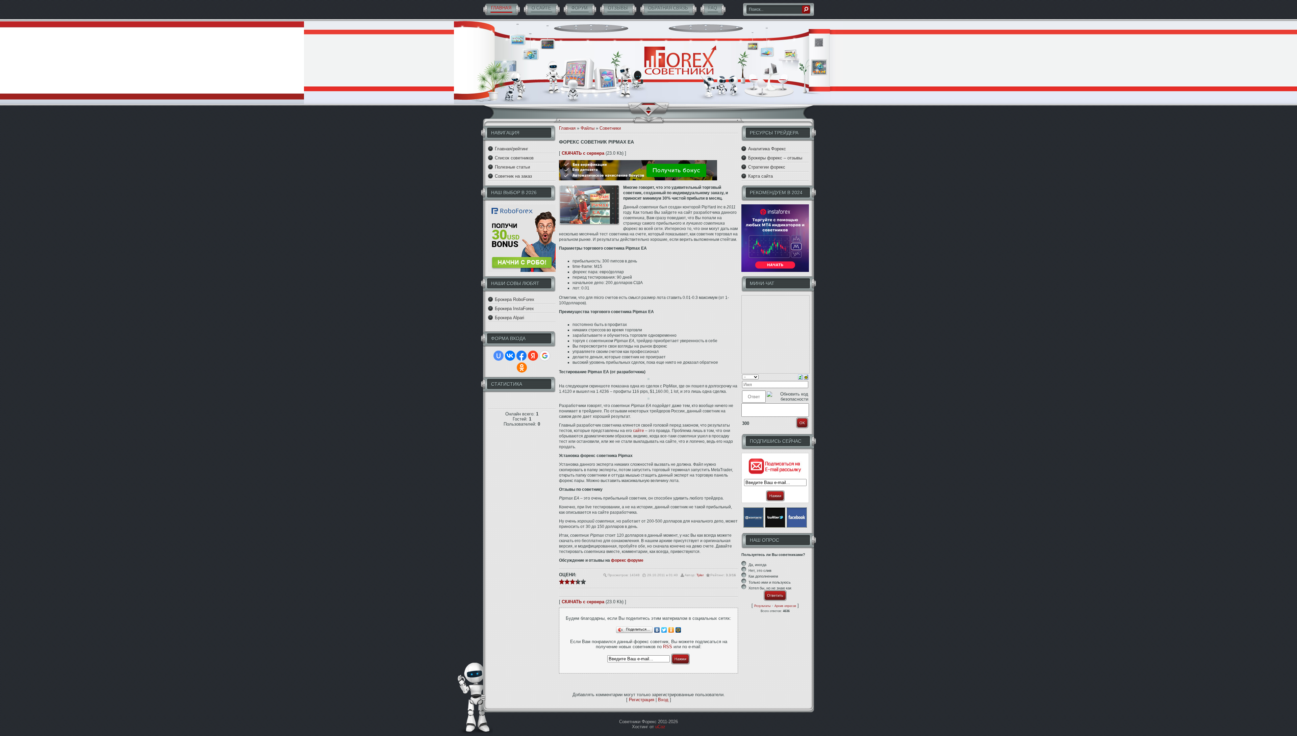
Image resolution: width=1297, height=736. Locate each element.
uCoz (660, 726)
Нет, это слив (759, 570)
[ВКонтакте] (657, 630)
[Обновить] (800, 376)
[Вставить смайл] (806, 376)
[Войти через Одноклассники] (522, 367)
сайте (638, 430)
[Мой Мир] (678, 630)
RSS (667, 646)
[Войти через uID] (498, 356)
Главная (567, 128)
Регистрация (641, 699)
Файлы (587, 128)
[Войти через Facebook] (521, 356)
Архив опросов (785, 606)
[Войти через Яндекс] (533, 356)
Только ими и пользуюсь (769, 582)
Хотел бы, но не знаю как (769, 588)
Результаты (762, 606)
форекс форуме (627, 560)
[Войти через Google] (544, 355)
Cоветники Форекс (680, 60)
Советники (610, 128)
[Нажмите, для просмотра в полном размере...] (648, 378)
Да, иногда (757, 565)
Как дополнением (763, 577)
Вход (663, 699)
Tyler (700, 575)
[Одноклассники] (671, 630)
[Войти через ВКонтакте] (510, 356)
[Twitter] (664, 630)
